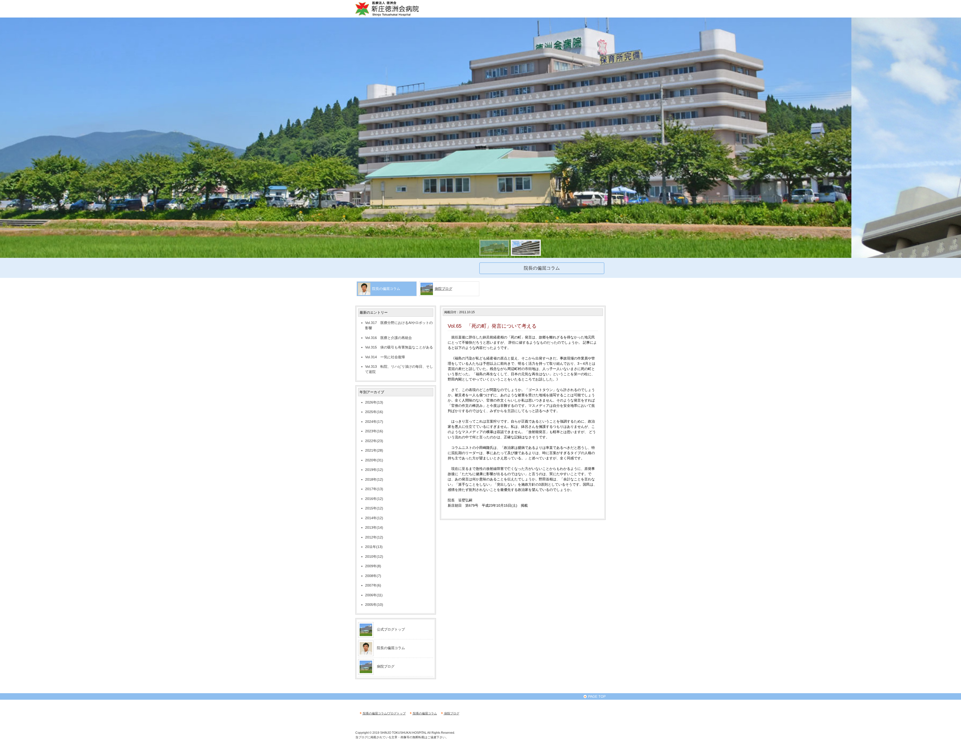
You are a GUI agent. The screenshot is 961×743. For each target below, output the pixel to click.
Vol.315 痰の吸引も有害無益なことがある (399, 347)
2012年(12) (374, 537)
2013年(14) (374, 527)
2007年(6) (373, 585)
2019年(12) (374, 470)
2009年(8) (373, 566)
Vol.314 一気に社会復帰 (385, 357)
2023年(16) (374, 431)
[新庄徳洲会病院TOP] (394, 16)
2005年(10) (374, 605)
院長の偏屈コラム (391, 648)
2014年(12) (374, 518)
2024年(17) (374, 422)
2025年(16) (374, 412)
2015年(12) (374, 508)
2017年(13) (374, 489)
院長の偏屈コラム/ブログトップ (384, 713)
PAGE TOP (596, 696)
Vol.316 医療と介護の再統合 (388, 338)
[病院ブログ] (366, 671)
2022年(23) (374, 441)
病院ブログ (443, 289)
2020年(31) (374, 460)
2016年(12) (374, 499)
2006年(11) (374, 595)
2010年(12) (374, 556)
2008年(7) (373, 576)
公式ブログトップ (391, 629)
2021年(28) (374, 450)
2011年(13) (374, 547)
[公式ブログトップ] (366, 634)
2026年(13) (374, 402)
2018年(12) (374, 479)
